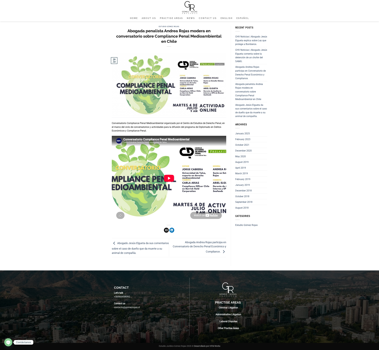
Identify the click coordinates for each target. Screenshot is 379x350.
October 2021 (242, 144)
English (227, 18)
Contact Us (208, 18)
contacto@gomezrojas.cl (127, 307)
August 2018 (242, 207)
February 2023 (242, 139)
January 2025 (242, 133)
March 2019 (241, 173)
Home (134, 18)
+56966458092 (122, 296)
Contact (121, 287)
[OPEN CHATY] (8, 342)
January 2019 (242, 185)
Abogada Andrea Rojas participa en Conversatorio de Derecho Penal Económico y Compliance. (199, 247)
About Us (149, 18)
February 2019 (242, 179)
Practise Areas (171, 18)
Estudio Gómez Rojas (169, 26)
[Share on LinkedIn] (171, 230)
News (191, 18)
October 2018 (242, 196)
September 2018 (243, 202)
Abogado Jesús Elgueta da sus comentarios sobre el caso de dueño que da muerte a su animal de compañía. (140, 248)
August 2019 (242, 162)
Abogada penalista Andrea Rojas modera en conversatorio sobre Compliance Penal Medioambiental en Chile (249, 92)
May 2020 (240, 156)
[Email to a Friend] (166, 230)
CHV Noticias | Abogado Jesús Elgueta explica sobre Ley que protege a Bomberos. (251, 40)
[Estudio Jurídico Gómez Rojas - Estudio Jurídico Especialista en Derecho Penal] (189, 7)
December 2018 (243, 190)
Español (242, 18)
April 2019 (240, 167)
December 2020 (243, 150)
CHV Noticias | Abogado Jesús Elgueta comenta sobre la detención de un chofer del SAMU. (251, 56)
